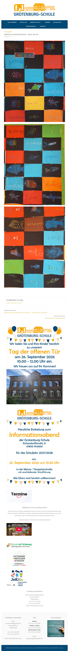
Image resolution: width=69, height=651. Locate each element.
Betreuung (57, 22)
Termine (47, 22)
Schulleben (8, 32)
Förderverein (31, 26)
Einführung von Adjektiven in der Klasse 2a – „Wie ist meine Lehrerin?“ (26, 311)
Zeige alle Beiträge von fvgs (13, 303)
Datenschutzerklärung (22, 648)
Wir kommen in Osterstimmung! (55, 317)
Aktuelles (23, 22)
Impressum (9, 648)
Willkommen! (12, 22)
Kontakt (43, 26)
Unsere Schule (35, 22)
